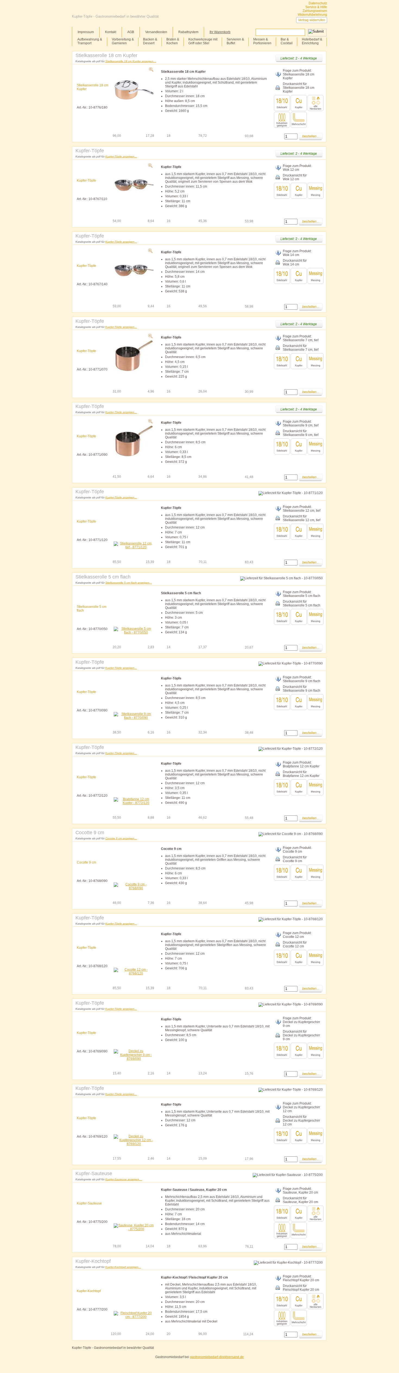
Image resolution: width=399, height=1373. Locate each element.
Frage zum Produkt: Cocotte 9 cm (297, 849)
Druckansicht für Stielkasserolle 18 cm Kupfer (298, 87)
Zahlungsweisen (315, 11)
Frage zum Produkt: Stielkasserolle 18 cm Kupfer (298, 74)
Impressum (86, 32)
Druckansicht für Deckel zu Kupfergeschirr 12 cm (301, 1120)
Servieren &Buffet (235, 41)
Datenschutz (318, 3)
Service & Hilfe (316, 7)
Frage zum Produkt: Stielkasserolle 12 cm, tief (301, 508)
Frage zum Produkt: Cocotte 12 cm (297, 935)
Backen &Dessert (150, 41)
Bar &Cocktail (287, 41)
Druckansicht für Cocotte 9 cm (295, 859)
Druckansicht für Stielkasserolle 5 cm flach (301, 603)
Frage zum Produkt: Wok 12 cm (297, 168)
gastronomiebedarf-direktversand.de (217, 1357)
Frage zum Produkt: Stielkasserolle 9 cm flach (301, 679)
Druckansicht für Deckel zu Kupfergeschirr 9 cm (301, 1035)
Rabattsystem (188, 32)
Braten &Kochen (172, 41)
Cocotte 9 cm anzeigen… (121, 838)
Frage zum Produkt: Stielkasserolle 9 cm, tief (300, 423)
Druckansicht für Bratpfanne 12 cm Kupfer (301, 774)
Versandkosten (156, 32)
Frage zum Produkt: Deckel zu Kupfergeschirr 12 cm (301, 1107)
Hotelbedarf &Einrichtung (312, 41)
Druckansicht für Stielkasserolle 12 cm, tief (301, 518)
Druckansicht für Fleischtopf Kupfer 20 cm (301, 1288)
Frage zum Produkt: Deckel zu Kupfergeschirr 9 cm (301, 1022)
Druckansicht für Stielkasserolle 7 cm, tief (300, 348)
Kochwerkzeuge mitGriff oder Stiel (202, 41)
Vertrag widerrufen (311, 20)
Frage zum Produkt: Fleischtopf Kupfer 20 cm (301, 1278)
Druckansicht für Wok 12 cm (295, 177)
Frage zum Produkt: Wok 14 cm (297, 253)
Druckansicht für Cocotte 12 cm (295, 944)
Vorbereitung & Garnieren (123, 41)
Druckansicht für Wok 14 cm (295, 262)
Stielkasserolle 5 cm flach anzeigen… (128, 582)
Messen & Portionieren (262, 41)
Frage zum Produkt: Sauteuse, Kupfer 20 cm (300, 1190)
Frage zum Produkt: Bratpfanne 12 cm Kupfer (301, 764)
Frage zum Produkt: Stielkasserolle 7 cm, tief (300, 338)
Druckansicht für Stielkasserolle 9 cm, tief (300, 433)
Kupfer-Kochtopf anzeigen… (123, 1267)
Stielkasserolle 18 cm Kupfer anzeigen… (130, 61)
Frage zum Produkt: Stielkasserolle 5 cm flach (301, 594)
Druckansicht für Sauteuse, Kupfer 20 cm (300, 1200)
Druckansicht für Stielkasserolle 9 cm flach (301, 688)
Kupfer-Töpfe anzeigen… (121, 156)
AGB (130, 32)
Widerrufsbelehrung (312, 15)
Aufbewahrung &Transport (89, 41)
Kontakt (110, 32)
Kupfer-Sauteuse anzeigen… (123, 1179)
